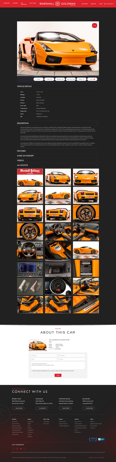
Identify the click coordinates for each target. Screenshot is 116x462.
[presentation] (20, 52)
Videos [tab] (20, 160)
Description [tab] (23, 123)
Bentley (29, 423)
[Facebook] (13, 448)
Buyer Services (78, 421)
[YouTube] (21, 448)
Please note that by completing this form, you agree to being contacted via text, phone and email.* (53, 370)
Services (93, 3)
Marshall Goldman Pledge (96, 423)
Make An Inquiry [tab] (25, 155)
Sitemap (64, 457)
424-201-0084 (19, 408)
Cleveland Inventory (16, 430)
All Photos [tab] (22, 165)
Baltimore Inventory (16, 425)
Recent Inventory (15, 423)
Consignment (46, 421)
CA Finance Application (64, 425)
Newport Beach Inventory (17, 432)
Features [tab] (21, 151)
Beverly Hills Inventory (17, 428)
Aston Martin (30, 421)
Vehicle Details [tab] (24, 86)
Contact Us (92, 428)
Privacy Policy (57, 457)
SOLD (95, 14)
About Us (92, 421)
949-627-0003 (66, 408)
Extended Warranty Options (81, 425)
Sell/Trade (33, 3)
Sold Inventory (15, 434)
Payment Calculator (63, 423)
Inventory (7, 3)
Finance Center (62, 421)
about (101, 3)
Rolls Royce (30, 432)
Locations (85, 3)
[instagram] (17, 448)
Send (91, 79)
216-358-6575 (42, 408)
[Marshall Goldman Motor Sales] (57, 3)
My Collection (78, 432)
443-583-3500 (89, 408)
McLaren (30, 428)
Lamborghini (30, 430)
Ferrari (29, 425)
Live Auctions (23, 3)
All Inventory (14, 421)
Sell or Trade (46, 423)
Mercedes (30, 436)
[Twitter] (24, 448)
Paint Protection (78, 423)
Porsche (29, 434)
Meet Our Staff (93, 425)
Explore (15, 3)
